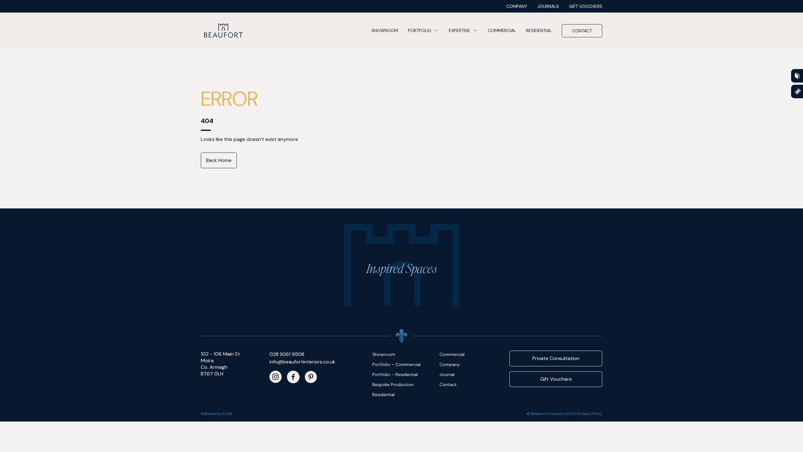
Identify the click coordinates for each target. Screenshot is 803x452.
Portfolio (419, 30)
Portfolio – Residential (395, 374)
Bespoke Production (393, 384)
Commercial (502, 30)
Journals (548, 6)
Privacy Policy (589, 413)
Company (516, 6)
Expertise (459, 30)
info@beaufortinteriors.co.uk (302, 361)
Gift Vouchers (585, 6)
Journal (447, 374)
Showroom (384, 30)
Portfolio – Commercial (396, 364)
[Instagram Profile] (275, 377)
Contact (582, 31)
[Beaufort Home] (223, 31)
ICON (227, 413)
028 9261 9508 (286, 354)
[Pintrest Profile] (311, 377)
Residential (539, 30)
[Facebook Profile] (293, 377)
